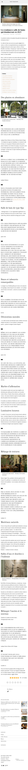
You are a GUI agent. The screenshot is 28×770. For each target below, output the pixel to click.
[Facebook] (7, 682)
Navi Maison (7, 34)
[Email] (20, 682)
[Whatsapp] (18, 682)
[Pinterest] (15, 682)
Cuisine (2, 734)
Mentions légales (20, 760)
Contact (17, 759)
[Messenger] (10, 682)
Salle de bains (18, 34)
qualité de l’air (19, 199)
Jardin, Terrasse (4, 736)
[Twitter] (13, 682)
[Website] (8, 691)
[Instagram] (5, 765)
